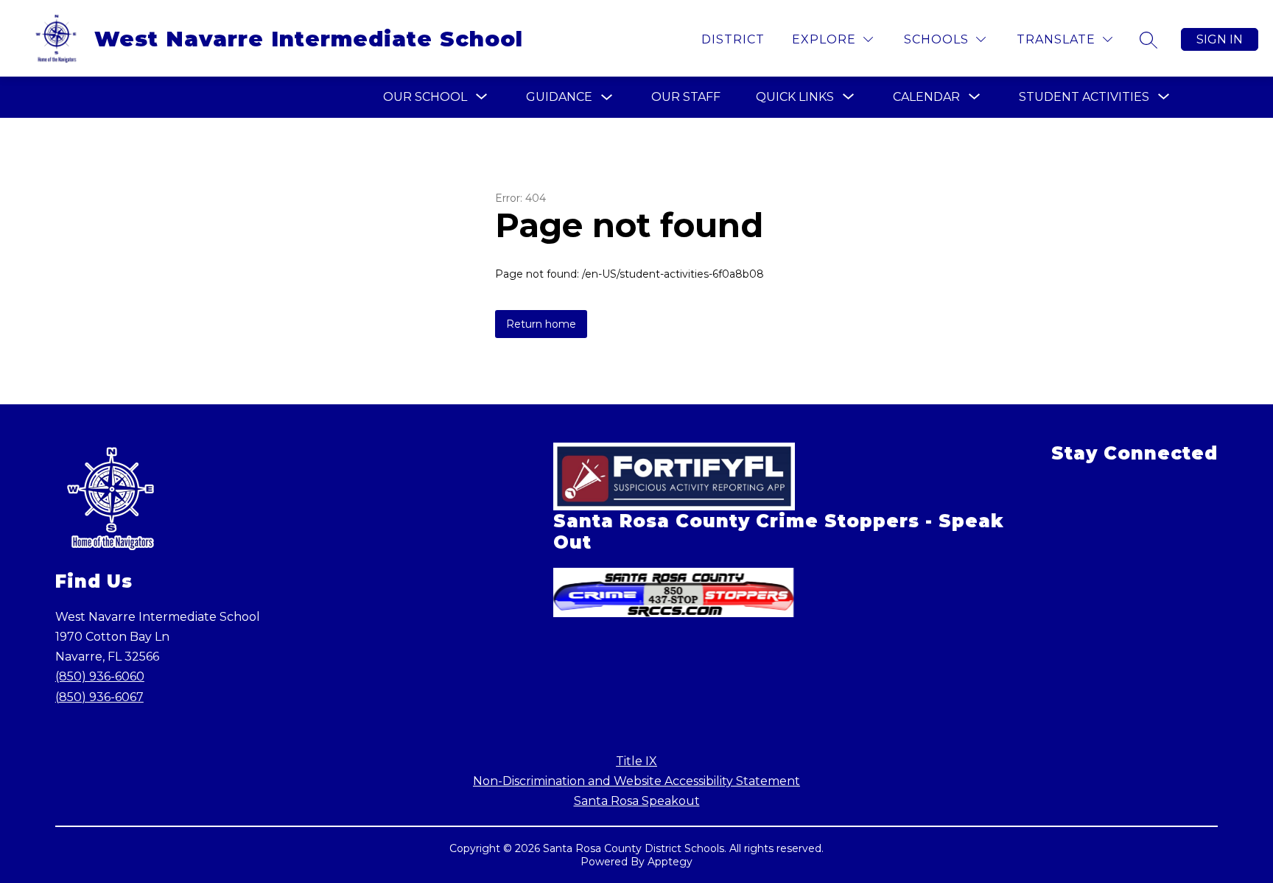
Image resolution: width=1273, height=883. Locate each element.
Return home (541, 324)
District (733, 39)
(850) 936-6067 (99, 697)
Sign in (1219, 39)
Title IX (636, 761)
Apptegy (670, 861)
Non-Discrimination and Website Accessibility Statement (636, 781)
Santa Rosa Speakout (637, 801)
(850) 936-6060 (99, 676)
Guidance (559, 97)
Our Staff (685, 97)
